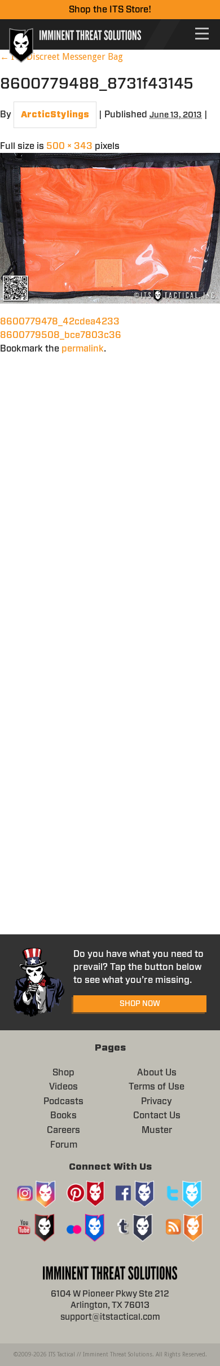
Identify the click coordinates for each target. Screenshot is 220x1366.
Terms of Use (156, 1086)
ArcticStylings (55, 115)
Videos (63, 1086)
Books (63, 1115)
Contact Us (157, 1115)
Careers (63, 1130)
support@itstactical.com (110, 1317)
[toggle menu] (202, 33)
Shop (63, 1072)
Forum (63, 1144)
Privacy (156, 1101)
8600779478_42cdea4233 (60, 321)
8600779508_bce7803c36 (60, 335)
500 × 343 (69, 146)
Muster (157, 1130)
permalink (82, 348)
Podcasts (63, 1101)
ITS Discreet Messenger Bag (61, 56)
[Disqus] (110, 496)
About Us (157, 1072)
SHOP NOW (140, 1004)
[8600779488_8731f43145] (110, 227)
